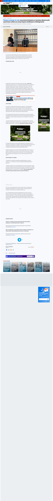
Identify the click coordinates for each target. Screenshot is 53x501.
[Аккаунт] (51, 1)
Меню (1, 1)
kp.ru (33, 247)
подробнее (13, 226)
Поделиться (47, 26)
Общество (15, 96)
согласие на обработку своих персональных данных (43, 301)
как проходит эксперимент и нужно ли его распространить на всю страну (24, 98)
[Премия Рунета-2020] (15, 3)
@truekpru (10, 244)
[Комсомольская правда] (7, 3)
